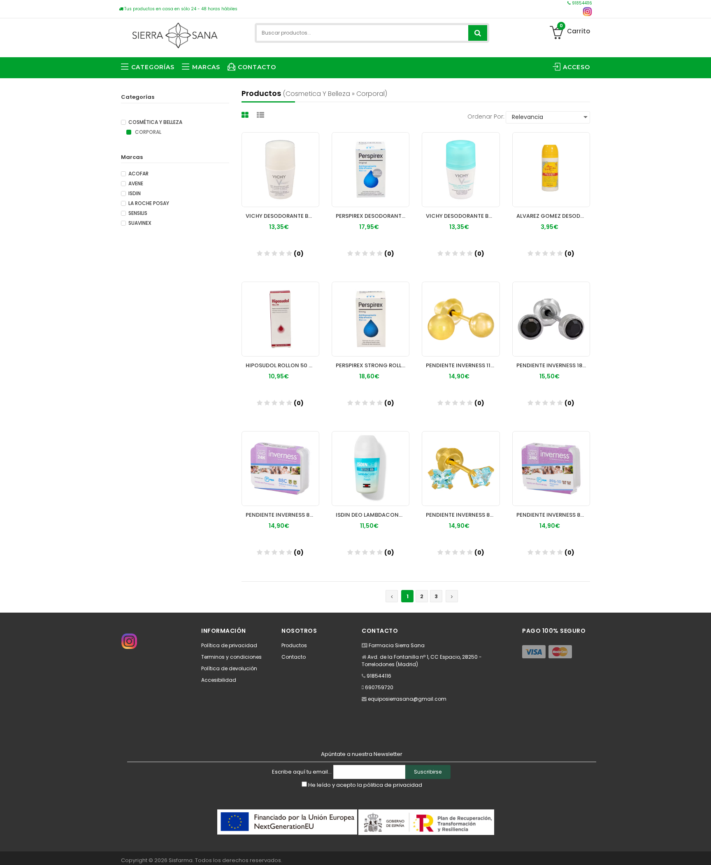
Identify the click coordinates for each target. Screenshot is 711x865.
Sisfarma (181, 860)
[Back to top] (702, 850)
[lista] (261, 115)
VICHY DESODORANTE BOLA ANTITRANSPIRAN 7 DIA (463, 216)
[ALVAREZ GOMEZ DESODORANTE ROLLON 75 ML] (551, 170)
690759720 (379, 687)
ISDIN (134, 193)
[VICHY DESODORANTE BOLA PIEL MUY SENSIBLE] (280, 170)
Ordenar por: (485, 116)
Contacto (293, 656)
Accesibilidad (218, 679)
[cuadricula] (246, 115)
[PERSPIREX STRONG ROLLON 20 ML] (370, 319)
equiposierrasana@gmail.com (407, 698)
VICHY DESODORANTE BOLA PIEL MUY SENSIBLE (282, 216)
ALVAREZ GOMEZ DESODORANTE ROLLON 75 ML (553, 216)
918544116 (581, 3)
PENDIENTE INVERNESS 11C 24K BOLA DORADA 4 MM (463, 365)
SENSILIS (137, 213)
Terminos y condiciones (231, 656)
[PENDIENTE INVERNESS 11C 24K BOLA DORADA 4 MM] (460, 319)
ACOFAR (138, 173)
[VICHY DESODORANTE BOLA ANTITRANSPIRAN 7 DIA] (460, 170)
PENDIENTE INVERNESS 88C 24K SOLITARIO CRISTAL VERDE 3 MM (282, 515)
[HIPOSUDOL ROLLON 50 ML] (280, 319)
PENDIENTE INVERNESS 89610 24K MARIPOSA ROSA (553, 515)
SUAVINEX (139, 223)
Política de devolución (229, 668)
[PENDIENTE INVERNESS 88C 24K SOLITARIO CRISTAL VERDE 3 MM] (280, 468)
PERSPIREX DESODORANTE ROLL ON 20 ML (372, 216)
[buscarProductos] (477, 33)
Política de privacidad (229, 645)
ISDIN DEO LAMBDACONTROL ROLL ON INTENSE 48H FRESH (372, 515)
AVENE (135, 183)
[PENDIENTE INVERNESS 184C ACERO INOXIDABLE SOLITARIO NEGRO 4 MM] (551, 319)
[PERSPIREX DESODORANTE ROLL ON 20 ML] (370, 170)
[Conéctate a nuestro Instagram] (587, 11)
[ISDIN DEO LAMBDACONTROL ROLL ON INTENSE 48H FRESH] (370, 468)
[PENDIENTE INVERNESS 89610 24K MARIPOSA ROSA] (551, 468)
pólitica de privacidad (392, 785)
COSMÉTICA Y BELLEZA (155, 122)
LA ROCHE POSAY (148, 203)
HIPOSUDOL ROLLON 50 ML (281, 365)
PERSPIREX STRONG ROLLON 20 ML (372, 365)
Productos (294, 645)
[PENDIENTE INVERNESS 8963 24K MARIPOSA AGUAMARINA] (460, 468)
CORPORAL (147, 132)
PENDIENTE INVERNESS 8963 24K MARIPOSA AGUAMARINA (463, 515)
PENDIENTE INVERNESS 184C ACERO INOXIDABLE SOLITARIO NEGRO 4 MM (553, 365)
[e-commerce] (175, 34)
